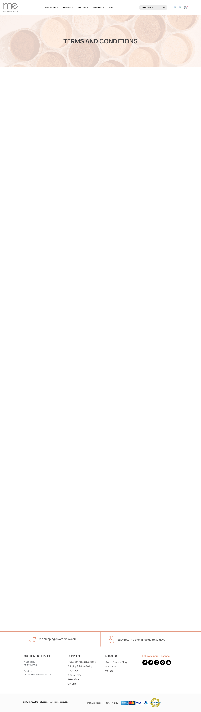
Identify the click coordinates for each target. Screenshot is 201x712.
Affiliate (109, 670)
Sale (111, 7)
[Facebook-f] (145, 662)
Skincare (82, 7)
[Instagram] (156, 662)
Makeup (67, 7)
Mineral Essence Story (116, 662)
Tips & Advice (111, 666)
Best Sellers (50, 7)
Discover (97, 7)
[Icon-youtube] (168, 662)
